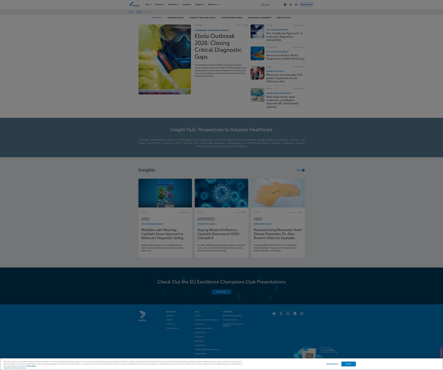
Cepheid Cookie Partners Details (15, 368)
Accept (348, 364)
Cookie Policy (31, 366)
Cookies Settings (332, 364)
